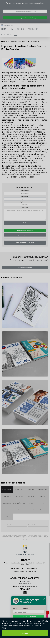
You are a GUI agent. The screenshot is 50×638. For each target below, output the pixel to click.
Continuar (25, 633)
